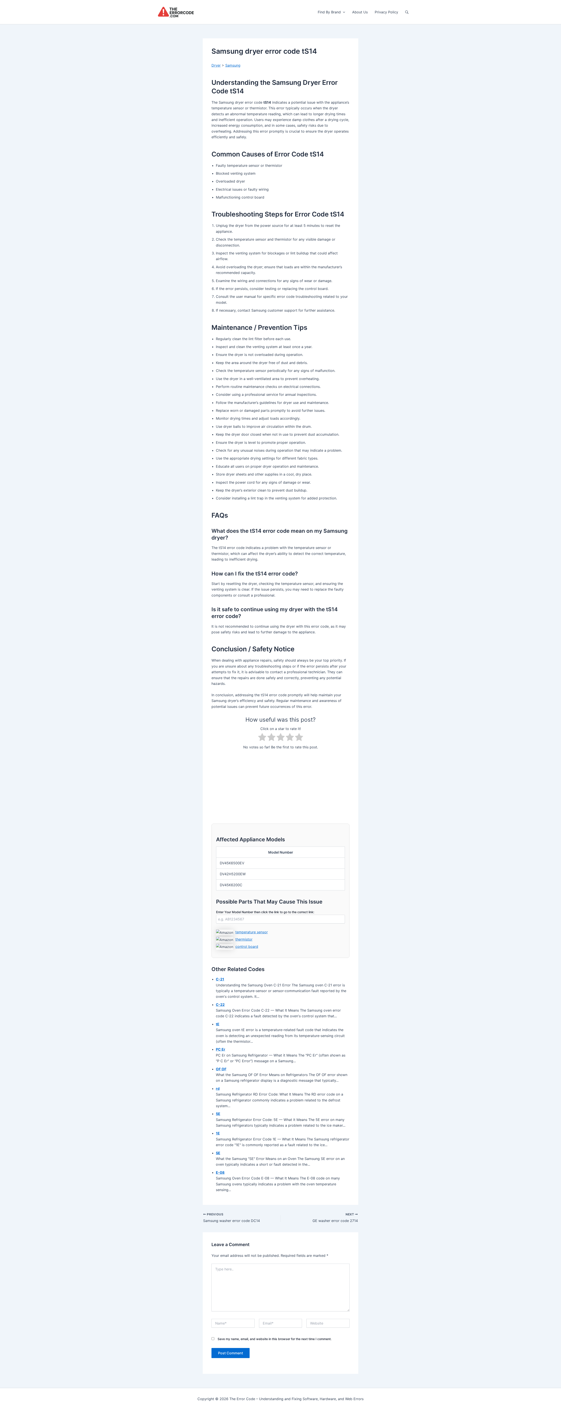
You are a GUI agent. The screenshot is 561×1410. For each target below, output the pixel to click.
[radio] (262, 738)
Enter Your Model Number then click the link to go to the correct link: (265, 912)
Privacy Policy (386, 12)
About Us (360, 12)
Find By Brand (329, 12)
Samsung (232, 65)
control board (246, 946)
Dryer (216, 65)
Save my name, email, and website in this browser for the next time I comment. (275, 1339)
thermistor (243, 939)
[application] (343, 12)
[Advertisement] (280, 784)
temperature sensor (251, 932)
